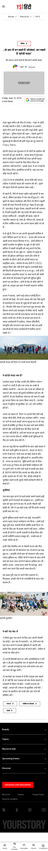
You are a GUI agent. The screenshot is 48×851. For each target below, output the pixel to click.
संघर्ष (8, 710)
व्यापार (9, 703)
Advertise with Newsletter (18, 784)
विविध (23, 43)
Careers (20, 794)
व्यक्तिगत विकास (28, 703)
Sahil (22, 67)
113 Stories (31, 67)
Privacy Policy (38, 794)
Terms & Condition (10, 799)
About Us (6, 794)
